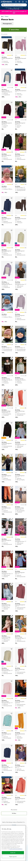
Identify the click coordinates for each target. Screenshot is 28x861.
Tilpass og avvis (13, 856)
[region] (13, 843)
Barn (2, 16)
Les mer (14, 825)
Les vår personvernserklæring (15, 848)
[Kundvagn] (23, 1)
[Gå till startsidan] (6, 2)
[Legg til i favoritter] (11, 38)
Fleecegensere (7, 23)
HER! (14, 13)
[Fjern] (25, 5)
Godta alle (12, 852)
